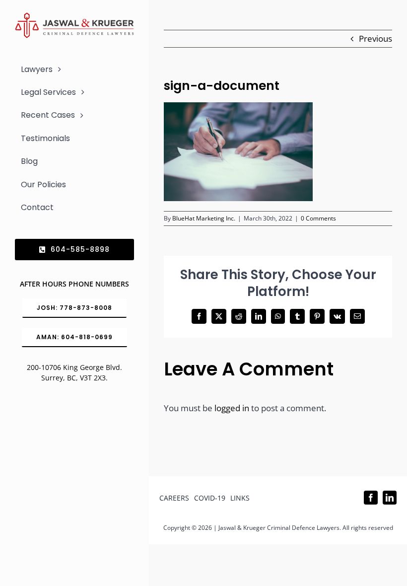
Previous (375, 38)
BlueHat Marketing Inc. (203, 218)
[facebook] (371, 498)
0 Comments (318, 218)
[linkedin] (390, 498)
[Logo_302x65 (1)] (74, 16)
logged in (231, 408)
